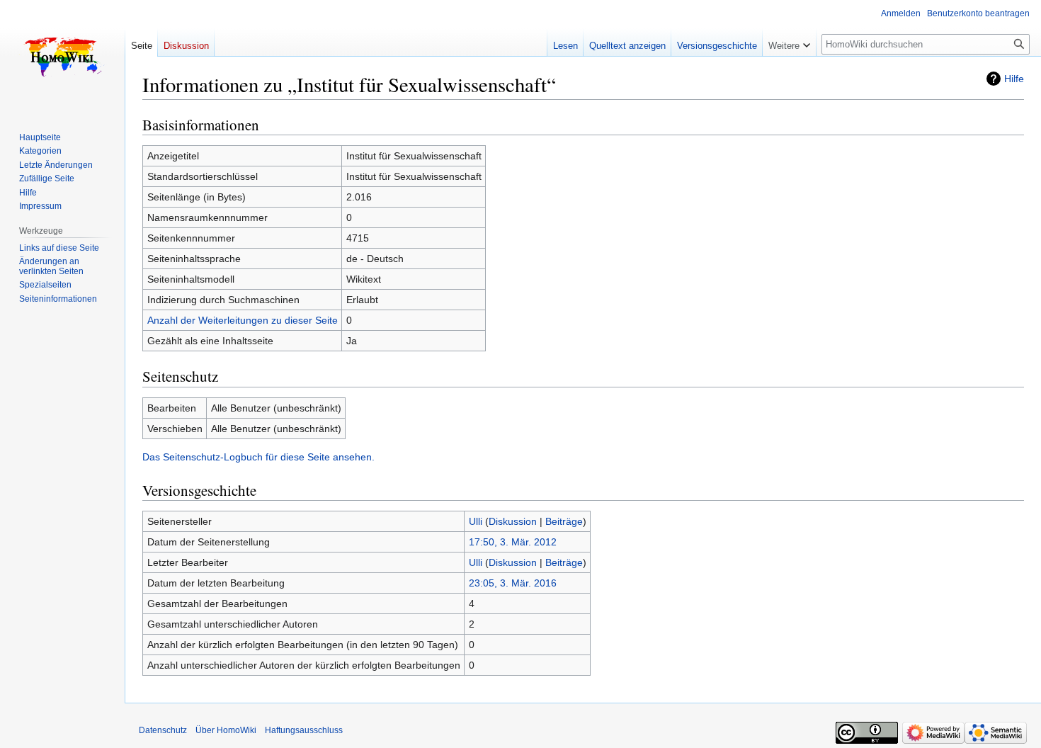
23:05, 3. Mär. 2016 (513, 583)
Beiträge (564, 521)
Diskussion (513, 521)
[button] (789, 42)
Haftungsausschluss (304, 730)
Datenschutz (163, 730)
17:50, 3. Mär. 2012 (513, 542)
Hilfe (1014, 78)
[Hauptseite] (62, 56)
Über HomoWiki (225, 730)
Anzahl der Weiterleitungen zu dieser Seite (242, 320)
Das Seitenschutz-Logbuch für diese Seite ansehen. (258, 457)
